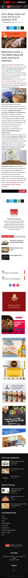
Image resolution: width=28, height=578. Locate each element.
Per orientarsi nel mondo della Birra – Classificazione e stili (18, 504)
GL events (15, 79)
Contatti (17, 560)
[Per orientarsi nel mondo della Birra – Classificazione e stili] (5, 506)
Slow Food (12, 64)
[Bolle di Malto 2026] (5, 257)
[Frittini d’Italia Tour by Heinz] (5, 249)
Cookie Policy (9, 576)
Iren (20, 79)
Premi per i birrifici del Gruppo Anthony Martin (17, 462)
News (3, 10)
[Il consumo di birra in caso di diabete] (5, 498)
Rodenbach (5, 186)
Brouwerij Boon (19, 182)
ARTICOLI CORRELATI (7, 236)
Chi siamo (11, 560)
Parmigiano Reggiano (11, 81)
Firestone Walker (6, 184)
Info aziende (4, 244)
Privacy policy (15, 576)
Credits (20, 576)
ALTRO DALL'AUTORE (20, 236)
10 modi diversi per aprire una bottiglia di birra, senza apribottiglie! (17, 490)
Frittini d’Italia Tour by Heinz (17, 469)
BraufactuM (11, 182)
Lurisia (3, 81)
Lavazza (23, 79)
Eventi (6, 10)
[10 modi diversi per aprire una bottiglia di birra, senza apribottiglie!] (5, 490)
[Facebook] (14, 570)
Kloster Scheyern (16, 184)
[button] (26, 7)
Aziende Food (5, 251)
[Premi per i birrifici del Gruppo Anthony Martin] (5, 242)
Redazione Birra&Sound (8, 22)
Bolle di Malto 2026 (16, 255)
